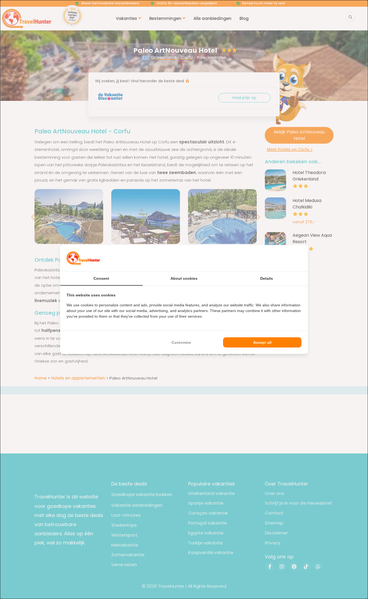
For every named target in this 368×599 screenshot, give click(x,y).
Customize (181, 342)
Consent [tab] (101, 278)
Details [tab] (266, 278)
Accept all (262, 342)
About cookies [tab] (184, 278)
